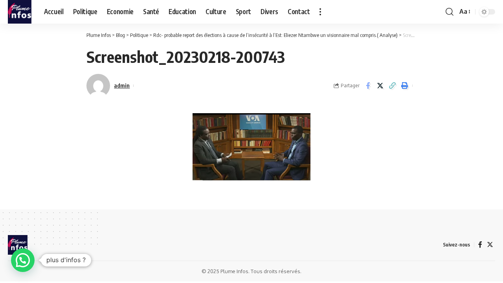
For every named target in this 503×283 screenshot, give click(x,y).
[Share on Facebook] (367, 85)
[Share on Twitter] (380, 85)
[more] (320, 12)
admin (122, 85)
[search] (449, 12)
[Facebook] (480, 244)
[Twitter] (490, 244)
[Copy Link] (392, 85)
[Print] (404, 85)
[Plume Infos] (19, 12)
